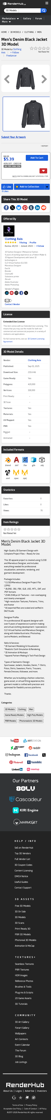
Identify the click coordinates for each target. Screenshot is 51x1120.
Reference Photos (24, 981)
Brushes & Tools (23, 986)
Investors (42, 1091)
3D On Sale (20, 911)
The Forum (20, 1050)
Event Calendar (22, 1045)
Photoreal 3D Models (25, 940)
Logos (19, 1091)
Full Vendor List (22, 859)
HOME (4, 32)
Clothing (22, 709)
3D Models (10, 709)
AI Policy (43, 1109)
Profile (33, 242)
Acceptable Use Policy (12, 1109)
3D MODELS (15, 32)
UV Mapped (8, 420)
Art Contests (21, 1039)
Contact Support (23, 887)
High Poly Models (35, 715)
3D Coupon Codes (23, 865)
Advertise (29, 1091)
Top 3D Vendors (23, 853)
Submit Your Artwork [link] (13, 137)
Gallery (27, 18)
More (5, 21)
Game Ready (9, 378)
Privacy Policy (31, 1105)
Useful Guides (21, 882)
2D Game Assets (23, 998)
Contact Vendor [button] (12, 304)
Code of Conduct (30, 1109)
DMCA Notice (21, 876)
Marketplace (9, 18)
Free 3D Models (23, 906)
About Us (8, 1091)
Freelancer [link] (11, 55)
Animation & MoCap (24, 945)
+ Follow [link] (40, 246)
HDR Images (21, 975)
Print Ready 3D (22, 928)
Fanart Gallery (22, 1027)
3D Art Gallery (22, 1022)
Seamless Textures (24, 964)
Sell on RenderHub (24, 847)
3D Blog (19, 1056)
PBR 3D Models (23, 934)
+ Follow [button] (14, 52)
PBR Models (10, 721)
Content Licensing (24, 870)
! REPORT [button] (44, 146)
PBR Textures (22, 969)
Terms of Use (17, 1105)
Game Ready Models (14, 715)
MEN (39, 32)
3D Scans (19, 923)
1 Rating (23, 242)
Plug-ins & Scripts (24, 992)
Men (31, 709)
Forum (38, 18)
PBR (5, 426)
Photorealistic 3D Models (31, 721)
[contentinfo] (12, 10)
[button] (46, 3)
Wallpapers (20, 1033)
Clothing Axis (14, 239)
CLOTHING (29, 32)
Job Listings (21, 1062)
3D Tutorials (21, 1004)
